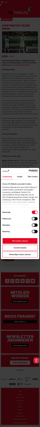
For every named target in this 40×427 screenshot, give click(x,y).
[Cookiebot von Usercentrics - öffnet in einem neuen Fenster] (29, 170)
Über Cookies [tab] (33, 176)
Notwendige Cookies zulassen (20, 254)
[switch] (35, 218)
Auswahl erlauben (20, 247)
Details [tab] (19, 176)
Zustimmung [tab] (7, 176)
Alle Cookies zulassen (20, 241)
